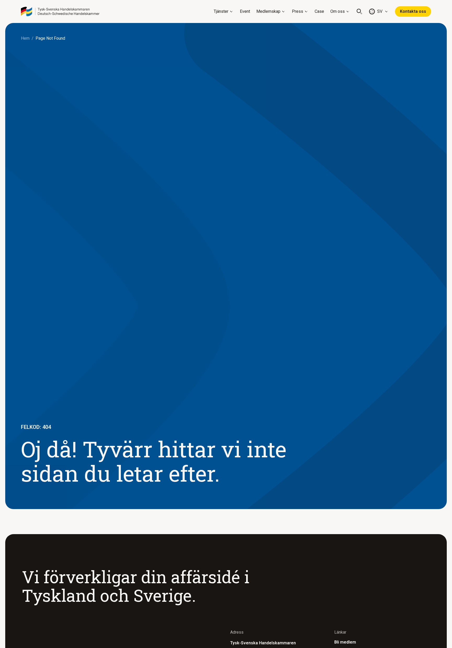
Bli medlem (345, 642)
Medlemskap (268, 11)
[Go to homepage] (60, 11)
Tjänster (221, 11)
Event (245, 11)
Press (297, 11)
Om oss (337, 11)
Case (319, 11)
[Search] (359, 11)
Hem (25, 38)
